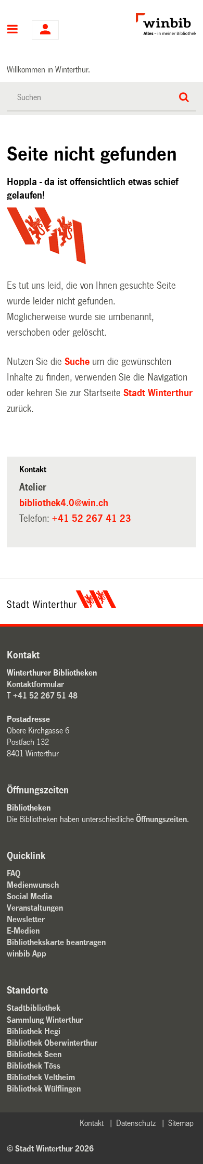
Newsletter (26, 919)
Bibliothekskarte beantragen (56, 942)
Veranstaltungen (35, 907)
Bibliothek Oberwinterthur (52, 1042)
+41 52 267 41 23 (91, 518)
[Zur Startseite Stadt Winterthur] (61, 605)
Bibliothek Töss (33, 1065)
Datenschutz (136, 1123)
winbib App (26, 953)
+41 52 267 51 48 (45, 695)
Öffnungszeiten (161, 819)
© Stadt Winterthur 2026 (50, 1148)
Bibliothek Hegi (33, 1031)
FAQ (13, 873)
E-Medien (23, 930)
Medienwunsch (33, 884)
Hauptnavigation (13, 30)
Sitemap (181, 1123)
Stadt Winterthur (158, 393)
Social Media (29, 896)
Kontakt (92, 1123)
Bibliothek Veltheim (41, 1077)
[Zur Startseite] (145, 24)
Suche (77, 362)
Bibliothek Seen (34, 1054)
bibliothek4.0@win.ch (63, 503)
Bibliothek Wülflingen (44, 1088)
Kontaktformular (35, 684)
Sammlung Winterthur (45, 1019)
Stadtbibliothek (33, 1007)
